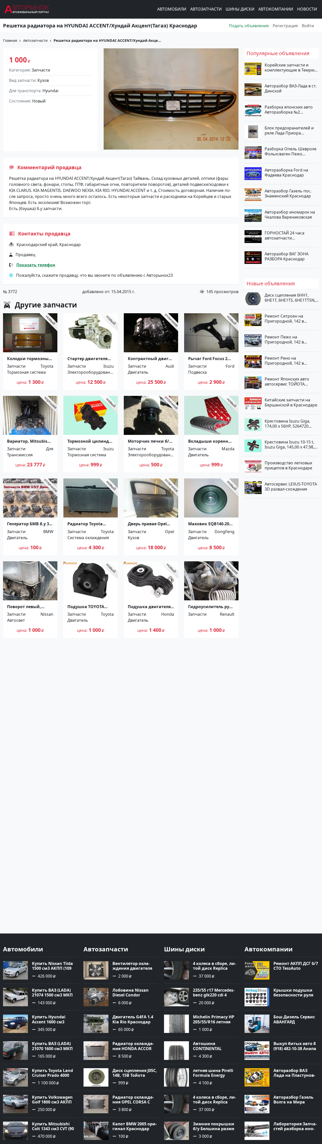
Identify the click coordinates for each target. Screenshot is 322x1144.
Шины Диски (240, 9)
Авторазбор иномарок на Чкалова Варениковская (290, 214)
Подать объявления (249, 25)
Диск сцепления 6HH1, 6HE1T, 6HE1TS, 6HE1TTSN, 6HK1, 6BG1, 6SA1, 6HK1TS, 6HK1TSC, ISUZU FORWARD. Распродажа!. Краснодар (291, 297)
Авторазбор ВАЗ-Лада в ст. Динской (290, 88)
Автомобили (171, 9)
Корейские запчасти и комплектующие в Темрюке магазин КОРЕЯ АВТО (292, 67)
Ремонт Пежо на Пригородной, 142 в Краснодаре (284, 339)
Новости (307, 9)
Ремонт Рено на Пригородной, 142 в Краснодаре (284, 360)
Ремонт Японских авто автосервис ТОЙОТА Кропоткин (287, 381)
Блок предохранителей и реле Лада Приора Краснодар (289, 130)
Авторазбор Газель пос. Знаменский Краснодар (288, 193)
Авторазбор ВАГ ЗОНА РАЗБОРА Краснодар (286, 256)
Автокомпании (275, 9)
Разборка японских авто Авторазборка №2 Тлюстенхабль (289, 109)
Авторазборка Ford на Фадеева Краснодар (286, 172)
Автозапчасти (206, 9)
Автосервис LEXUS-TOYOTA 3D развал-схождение (291, 486)
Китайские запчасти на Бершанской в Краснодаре (291, 402)
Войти (308, 25)
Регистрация (285, 25)
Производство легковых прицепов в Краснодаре (288, 465)
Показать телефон (35, 265)
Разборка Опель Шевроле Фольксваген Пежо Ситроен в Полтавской (290, 151)
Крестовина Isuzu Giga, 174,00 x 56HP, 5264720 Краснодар (287, 423)
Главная (10, 40)
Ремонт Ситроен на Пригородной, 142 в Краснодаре (284, 319)
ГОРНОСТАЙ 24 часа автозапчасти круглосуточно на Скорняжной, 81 (284, 235)
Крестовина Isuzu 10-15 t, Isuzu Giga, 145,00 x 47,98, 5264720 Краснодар (289, 444)
